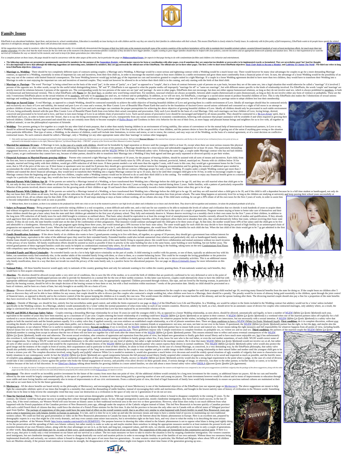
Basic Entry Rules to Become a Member (263, 64)
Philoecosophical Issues (118, 248)
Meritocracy (230, 386)
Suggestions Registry (109, 62)
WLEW (113, 150)
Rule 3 (155, 303)
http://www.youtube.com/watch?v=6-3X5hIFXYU (75, 421)
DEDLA (201, 363)
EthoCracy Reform (67, 363)
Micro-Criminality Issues (184, 261)
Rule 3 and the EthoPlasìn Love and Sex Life (109, 329)
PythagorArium (101, 370)
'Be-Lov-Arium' (264, 114)
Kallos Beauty (126, 119)
